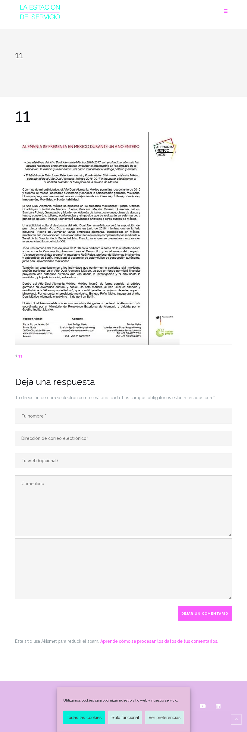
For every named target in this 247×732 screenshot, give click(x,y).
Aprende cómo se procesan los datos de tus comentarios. (159, 641)
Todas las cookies (84, 717)
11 (20, 356)
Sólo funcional (125, 717)
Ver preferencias (165, 717)
